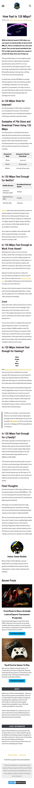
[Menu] (3, 6)
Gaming (29, 20)
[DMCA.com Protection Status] (17, 784)
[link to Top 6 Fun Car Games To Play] (17, 650)
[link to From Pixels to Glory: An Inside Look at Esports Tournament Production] (17, 596)
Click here (13, 421)
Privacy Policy (13, 755)
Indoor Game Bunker (16, 20)
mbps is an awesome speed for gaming (18, 369)
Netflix (4, 210)
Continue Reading (17, 633)
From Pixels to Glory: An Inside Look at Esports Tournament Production (17, 614)
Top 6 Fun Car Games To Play (17, 665)
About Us (22, 755)
